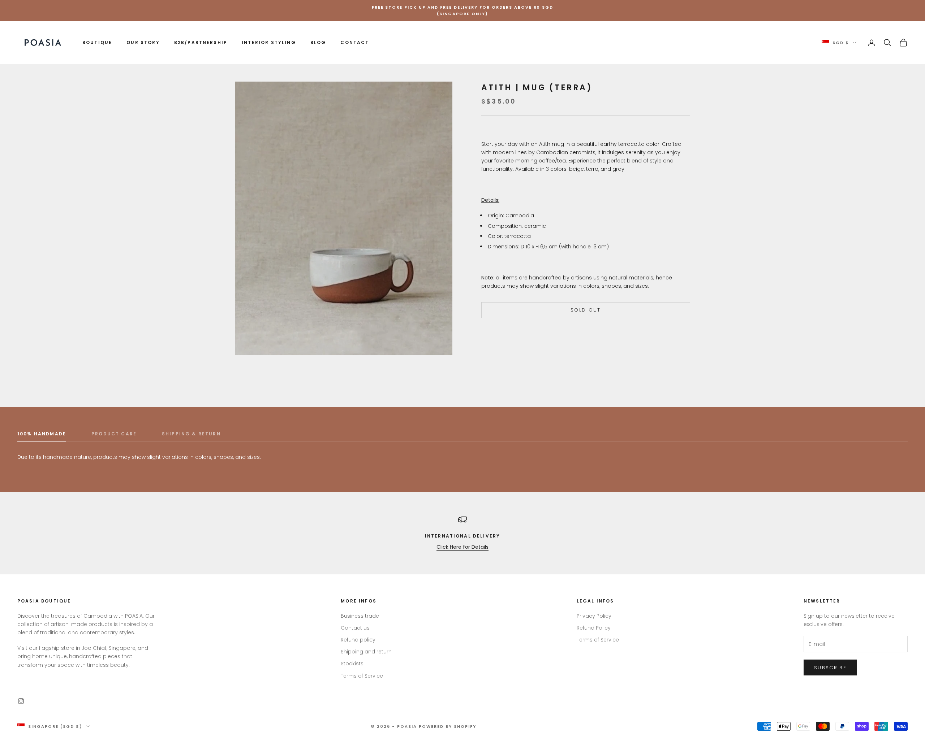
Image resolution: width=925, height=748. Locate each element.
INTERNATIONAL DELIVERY (462, 536)
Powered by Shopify (447, 726)
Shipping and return (366, 651)
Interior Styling (269, 42)
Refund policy (358, 639)
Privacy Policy (594, 615)
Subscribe (830, 667)
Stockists (352, 663)
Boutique (97, 42)
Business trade (360, 615)
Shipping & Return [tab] (191, 434)
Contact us (355, 627)
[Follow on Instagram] (21, 701)
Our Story (142, 42)
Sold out (586, 310)
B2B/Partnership (200, 42)
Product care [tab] (114, 434)
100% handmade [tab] (41, 434)
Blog (318, 42)
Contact (354, 42)
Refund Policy (594, 627)
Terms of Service (362, 675)
